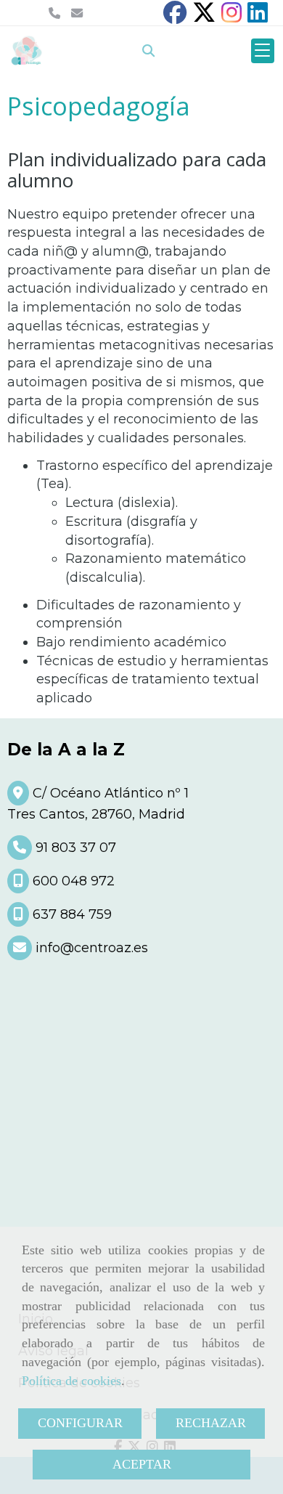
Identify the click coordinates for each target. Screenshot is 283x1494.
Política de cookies (71, 1380)
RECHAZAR (211, 1423)
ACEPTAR (141, 1464)
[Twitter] (204, 16)
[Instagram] (231, 16)
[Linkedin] (257, 16)
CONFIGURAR (80, 1423)
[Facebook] (174, 16)
